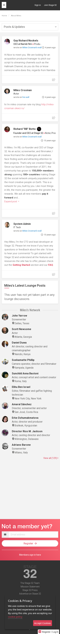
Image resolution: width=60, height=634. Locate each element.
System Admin (22, 223)
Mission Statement (30, 586)
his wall (25, 97)
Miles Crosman (22, 90)
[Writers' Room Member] (39, 129)
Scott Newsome (21, 329)
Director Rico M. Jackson (27, 431)
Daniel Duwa (19, 342)
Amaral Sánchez (22, 404)
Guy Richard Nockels (25, 40)
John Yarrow (19, 315)
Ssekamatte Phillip (23, 360)
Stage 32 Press (30, 590)
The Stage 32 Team (30, 583)
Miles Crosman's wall (32, 47)
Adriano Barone (21, 444)
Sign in (38, 5)
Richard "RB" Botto (24, 128)
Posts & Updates (14, 26)
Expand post (10, 201)
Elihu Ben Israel (21, 386)
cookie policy (15, 616)
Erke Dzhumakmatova (25, 417)
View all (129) (50, 458)
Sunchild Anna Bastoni (25, 373)
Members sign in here (30, 555)
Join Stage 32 (50, 5)
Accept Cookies (42, 623)
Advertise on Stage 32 (30, 593)
